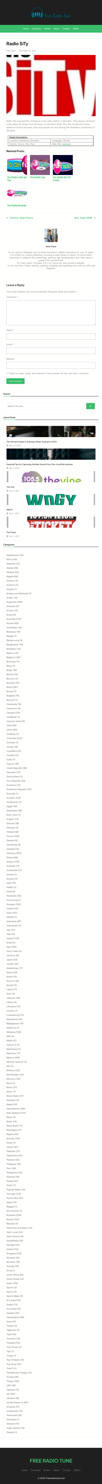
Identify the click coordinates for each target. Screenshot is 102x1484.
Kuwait (10, 985)
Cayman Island (14, 721)
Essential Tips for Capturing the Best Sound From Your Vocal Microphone (40, 464)
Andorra (11, 585)
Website (10, 359)
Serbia (10, 1249)
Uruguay (11, 1406)
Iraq (8, 934)
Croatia (10, 755)
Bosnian (11, 683)
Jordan (10, 964)
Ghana (10, 857)
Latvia (10, 989)
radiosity (66, 144)
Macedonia (12, 1019)
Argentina (11, 602)
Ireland (10, 938)
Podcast (11, 1176)
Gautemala (12, 844)
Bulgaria (11, 695)
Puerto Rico (12, 1198)
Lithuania (11, 1006)
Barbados (11, 648)
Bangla (10, 636)
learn (9, 993)
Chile (9, 725)
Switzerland (12, 1317)
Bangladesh (12, 644)
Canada (10, 712)
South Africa (13, 1274)
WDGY (10, 509)
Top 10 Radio (13, 1360)
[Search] (90, 406)
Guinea (10, 874)
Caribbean (12, 717)
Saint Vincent (13, 1236)
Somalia (10, 1266)
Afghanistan (13, 555)
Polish (10, 1185)
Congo (10, 746)
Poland (10, 1181)
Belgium (11, 657)
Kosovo (10, 981)
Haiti (9, 883)
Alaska (10, 568)
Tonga (10, 1355)
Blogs (9, 670)
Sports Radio (13, 1296)
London (10, 1010)
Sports (10, 1287)
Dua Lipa (11, 793)
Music (10, 1087)
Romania (11, 1215)
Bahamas (11, 631)
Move (9, 1083)
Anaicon (11, 580)
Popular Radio (14, 1189)
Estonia (10, 823)
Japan (10, 959)
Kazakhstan (13, 968)
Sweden (11, 1313)
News (9, 1117)
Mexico (10, 1057)
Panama (11, 1159)
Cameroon (12, 708)
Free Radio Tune (51, 1461)
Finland (10, 832)
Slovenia (11, 1262)
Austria (10, 623)
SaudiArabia (13, 1240)
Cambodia (12, 704)
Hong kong (12, 900)
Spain (9, 1283)
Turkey (10, 1381)
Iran (8, 929)
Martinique (12, 1049)
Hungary (11, 904)
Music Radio (13, 1096)
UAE (9, 1385)
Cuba (9, 759)
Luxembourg (13, 1015)
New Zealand (13, 1113)
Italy (9, 947)
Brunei (10, 691)
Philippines (12, 1172)
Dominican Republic (17, 789)
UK (8, 1394)
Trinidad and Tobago (17, 1372)
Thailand (11, 1342)
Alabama (11, 563)
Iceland (10, 908)
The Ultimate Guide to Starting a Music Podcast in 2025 (32, 441)
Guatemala (12, 870)
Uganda (10, 1389)
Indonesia (11, 921)
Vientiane (11, 1419)
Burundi (10, 700)
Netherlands (13, 1108)
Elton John (12, 815)
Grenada (11, 866)
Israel (9, 942)
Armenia (11, 606)
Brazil (9, 687)
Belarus (10, 653)
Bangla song (13, 640)
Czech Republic (14, 768)
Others (10, 1147)
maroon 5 (11, 1044)
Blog (9, 665)
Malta (9, 1040)
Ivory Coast (12, 951)
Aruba (10, 614)
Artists (10, 610)
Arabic (10, 597)
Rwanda (11, 1223)
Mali (9, 1036)
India (9, 912)
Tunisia (10, 1377)
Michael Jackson (15, 1061)
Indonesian (12, 925)
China (9, 729)
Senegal (11, 1245)
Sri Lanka (11, 1300)
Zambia (10, 1432)
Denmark (11, 772)
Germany (11, 853)
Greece (10, 861)
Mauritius (11, 1053)
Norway (10, 1138)
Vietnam (11, 1423)
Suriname (11, 1308)
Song (9, 1270)
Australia (11, 619)
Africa (9, 559)
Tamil (9, 1334)
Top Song (11, 1364)
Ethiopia (11, 827)
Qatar (9, 1202)
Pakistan (11, 1151)
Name (10, 330)
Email (10, 344)
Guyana (10, 878)
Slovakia (11, 1257)
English (10, 819)
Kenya (10, 972)
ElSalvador (12, 810)
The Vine (10, 487)
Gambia (10, 840)
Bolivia (10, 674)
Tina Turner (12, 1347)
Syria (9, 1321)
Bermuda (11, 661)
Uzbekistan (12, 1411)
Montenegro (13, 1074)
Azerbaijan (12, 627)
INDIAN (10, 917)
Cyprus (10, 763)
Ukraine (10, 1398)
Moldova (11, 1070)
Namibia (11, 1100)
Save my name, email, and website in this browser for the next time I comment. (49, 373)
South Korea (13, 1279)
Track (9, 1368)
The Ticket (11, 532)
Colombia (11, 738)
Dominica (11, 785)
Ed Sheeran (12, 802)
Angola (10, 589)
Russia (10, 1219)
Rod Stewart (13, 1211)
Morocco (11, 1079)
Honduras (12, 895)
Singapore (12, 1253)
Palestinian (12, 1155)
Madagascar (13, 1023)
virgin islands (13, 1428)
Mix (8, 1066)
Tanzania (11, 1338)
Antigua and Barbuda (17, 593)
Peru (9, 1168)
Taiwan (10, 1325)
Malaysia (11, 1032)
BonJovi (11, 678)
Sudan (10, 1304)
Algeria (10, 576)
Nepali (10, 1104)
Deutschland (13, 776)
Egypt (9, 806)
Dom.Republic (14, 780)
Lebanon (11, 998)
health (10, 887)
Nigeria (10, 1134)
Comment (12, 297)
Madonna (11, 1027)
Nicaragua (12, 1130)
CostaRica (12, 751)
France (10, 836)
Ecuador (11, 797)
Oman (9, 1142)
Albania (10, 572)
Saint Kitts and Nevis (17, 1228)
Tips (9, 1351)
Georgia (10, 849)
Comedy (11, 742)
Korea (9, 976)
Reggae (10, 1206)
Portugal (11, 1193)
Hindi (9, 891)
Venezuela (12, 1415)
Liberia (10, 1002)
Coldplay (11, 734)
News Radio (12, 1125)
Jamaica (11, 955)
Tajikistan (11, 1330)
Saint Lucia (12, 1232)
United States (13, 1402)
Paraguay (11, 1164)
